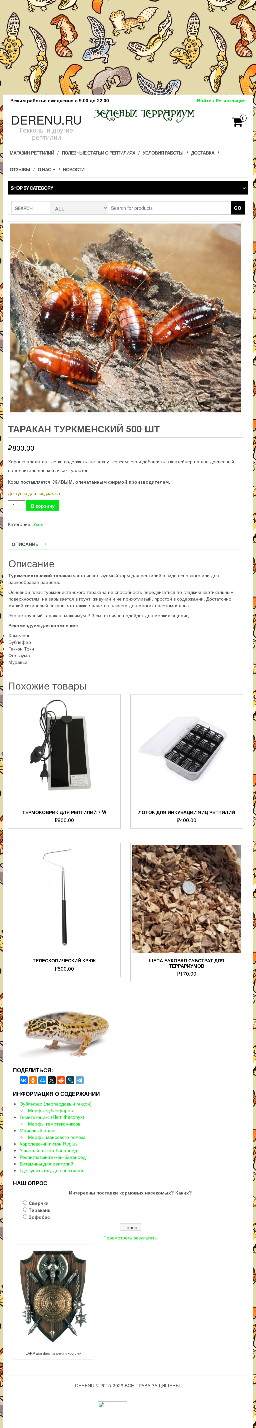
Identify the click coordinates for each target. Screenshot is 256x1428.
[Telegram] (80, 1080)
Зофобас (39, 1216)
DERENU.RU (46, 119)
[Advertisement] (128, 46)
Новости (73, 169)
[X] (52, 1080)
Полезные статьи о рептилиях (98, 152)
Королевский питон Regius (49, 1143)
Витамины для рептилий (46, 1163)
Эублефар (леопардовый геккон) (56, 1103)
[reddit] (61, 1080)
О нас (45, 169)
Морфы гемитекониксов (54, 1123)
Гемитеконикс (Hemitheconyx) (52, 1117)
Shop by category (32, 188)
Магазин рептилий (32, 152)
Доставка (202, 152)
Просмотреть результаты (130, 1237)
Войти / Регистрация (221, 100)
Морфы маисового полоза (57, 1137)
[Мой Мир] (42, 1080)
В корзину (43, 505)
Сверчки (39, 1202)
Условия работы (163, 152)
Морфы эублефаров (50, 1110)
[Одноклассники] (33, 1080)
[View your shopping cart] (237, 124)
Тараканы (40, 1209)
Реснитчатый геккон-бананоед (53, 1157)
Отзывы (20, 169)
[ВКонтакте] (24, 1080)
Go (237, 208)
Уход (38, 524)
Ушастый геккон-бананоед (48, 1150)
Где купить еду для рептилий (51, 1170)
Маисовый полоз (38, 1130)
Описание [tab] (25, 544)
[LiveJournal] (70, 1080)
